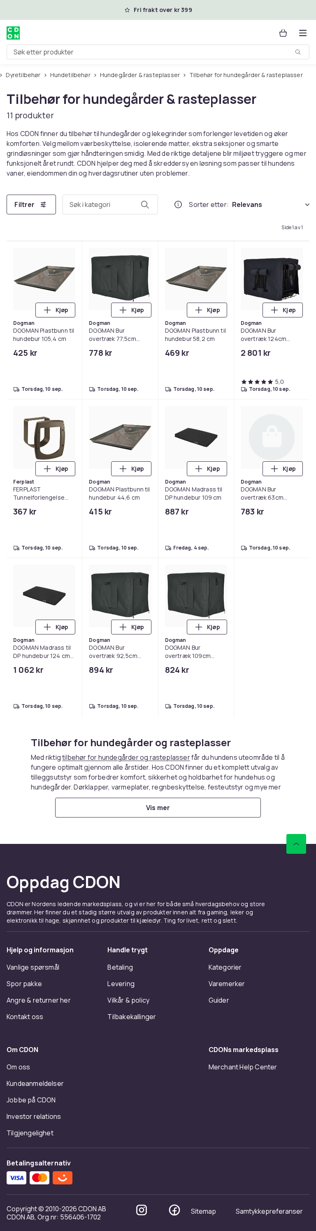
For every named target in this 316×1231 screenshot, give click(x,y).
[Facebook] (174, 1210)
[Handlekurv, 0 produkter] (283, 33)
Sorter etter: (209, 204)
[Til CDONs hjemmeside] (13, 33)
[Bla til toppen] (296, 844)
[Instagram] (141, 1210)
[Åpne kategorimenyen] (303, 33)
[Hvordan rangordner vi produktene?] (178, 204)
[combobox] (158, 52)
